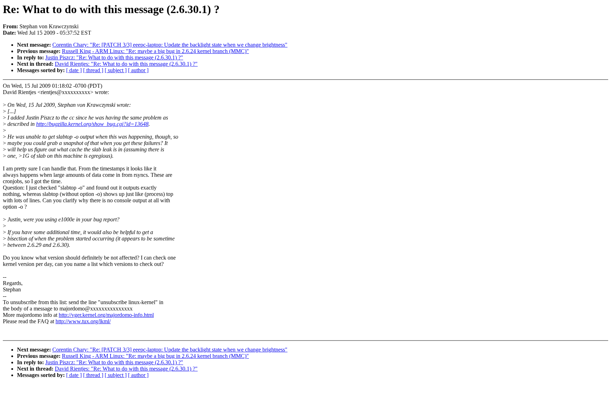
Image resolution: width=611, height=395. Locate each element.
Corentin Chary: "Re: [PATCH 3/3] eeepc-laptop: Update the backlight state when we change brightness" (169, 45)
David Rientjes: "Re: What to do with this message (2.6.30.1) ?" (126, 64)
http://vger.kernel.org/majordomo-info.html (106, 315)
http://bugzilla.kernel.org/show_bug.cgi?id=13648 (92, 124)
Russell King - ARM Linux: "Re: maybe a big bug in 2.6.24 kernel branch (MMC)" (155, 51)
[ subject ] (116, 70)
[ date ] (74, 70)
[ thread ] (93, 70)
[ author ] (138, 70)
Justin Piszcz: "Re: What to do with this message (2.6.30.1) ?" (114, 57)
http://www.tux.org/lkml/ (83, 321)
